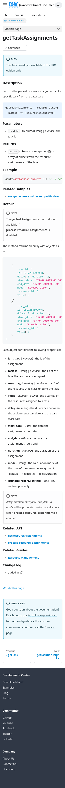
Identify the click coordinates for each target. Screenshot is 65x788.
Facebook (9, 728)
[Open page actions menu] (24, 48)
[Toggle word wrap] (52, 179)
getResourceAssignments (25, 536)
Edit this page (15, 588)
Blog (5, 693)
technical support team (42, 615)
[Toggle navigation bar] (5, 5)
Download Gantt (13, 682)
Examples (9, 687)
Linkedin (8, 739)
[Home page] (6, 15)
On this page (13, 29)
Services (50, 627)
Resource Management (23, 557)
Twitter (7, 734)
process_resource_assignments (26, 230)
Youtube (8, 723)
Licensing (8, 769)
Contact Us (9, 764)
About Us (8, 758)
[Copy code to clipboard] (58, 179)
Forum (7, 698)
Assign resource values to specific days (33, 196)
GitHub (7, 718)
